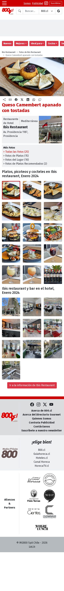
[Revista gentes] (33, 511)
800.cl (41, 449)
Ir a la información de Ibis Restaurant (32, 385)
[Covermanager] (49, 511)
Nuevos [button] (7, 43)
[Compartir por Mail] (10, 99)
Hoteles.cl (42, 457)
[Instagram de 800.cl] (38, 405)
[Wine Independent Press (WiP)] (49, 495)
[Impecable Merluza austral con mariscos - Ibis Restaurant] (11, 253)
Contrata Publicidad (41, 422)
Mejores (20, 43)
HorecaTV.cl (42, 465)
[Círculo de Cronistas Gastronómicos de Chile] (49, 479)
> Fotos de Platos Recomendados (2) (25, 163)
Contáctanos (41, 426)
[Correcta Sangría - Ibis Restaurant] (53, 253)
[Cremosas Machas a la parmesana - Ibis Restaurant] (31, 211)
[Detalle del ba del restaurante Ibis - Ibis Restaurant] (11, 328)
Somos (27, 3)
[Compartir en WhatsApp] (34, 99)
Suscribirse (56, 3)
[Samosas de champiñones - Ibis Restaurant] (53, 190)
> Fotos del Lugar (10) (16, 159)
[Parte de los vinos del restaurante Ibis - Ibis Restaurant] (53, 274)
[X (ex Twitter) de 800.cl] (45, 405)
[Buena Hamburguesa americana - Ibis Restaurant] (11, 232)
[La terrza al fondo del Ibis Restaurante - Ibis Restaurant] (31, 349)
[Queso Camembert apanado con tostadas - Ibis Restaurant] (11, 190)
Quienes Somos (41, 418)
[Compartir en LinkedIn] (28, 99)
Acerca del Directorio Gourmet (42, 414)
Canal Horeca (42, 461)
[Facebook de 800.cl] (32, 405)
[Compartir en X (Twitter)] (22, 99)
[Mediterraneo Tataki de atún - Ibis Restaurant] (53, 232)
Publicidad (37, 3)
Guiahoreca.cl (41, 453)
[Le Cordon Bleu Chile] (33, 495)
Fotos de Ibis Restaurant (30, 52)
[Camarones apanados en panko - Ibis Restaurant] (31, 190)
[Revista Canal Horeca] (33, 479)
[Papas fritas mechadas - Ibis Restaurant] (11, 211)
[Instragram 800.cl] (46, 3)
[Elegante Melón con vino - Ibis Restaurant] (11, 274)
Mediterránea (29, 121)
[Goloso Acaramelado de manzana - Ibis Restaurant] (31, 253)
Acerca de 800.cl (41, 410)
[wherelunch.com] (41, 527)
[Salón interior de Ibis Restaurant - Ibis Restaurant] (31, 328)
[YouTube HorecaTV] (51, 405)
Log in (32, 546)
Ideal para (36, 43)
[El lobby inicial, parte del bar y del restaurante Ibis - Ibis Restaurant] (31, 307)
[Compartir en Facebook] (16, 99)
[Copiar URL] (39, 99)
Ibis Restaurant (8, 52)
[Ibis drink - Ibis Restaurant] (31, 274)
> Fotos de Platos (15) (16, 155)
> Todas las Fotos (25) (16, 151)
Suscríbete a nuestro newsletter (41, 430)
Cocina (51, 43)
